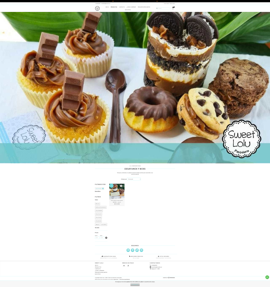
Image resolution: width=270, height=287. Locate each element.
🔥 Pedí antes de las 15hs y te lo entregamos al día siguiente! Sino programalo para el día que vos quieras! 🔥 (135, 1)
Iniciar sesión (172, 3)
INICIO (107, 7)
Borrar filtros (97, 191)
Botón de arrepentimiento (125, 279)
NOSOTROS (128, 9)
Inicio (130, 165)
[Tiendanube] (169, 278)
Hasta (101, 235)
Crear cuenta (166, 3)
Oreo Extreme (98, 188)
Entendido (135, 284)
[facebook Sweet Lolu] (132, 250)
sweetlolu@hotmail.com (105, 3)
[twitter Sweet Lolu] (141, 250)
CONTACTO (122, 7)
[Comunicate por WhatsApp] (267, 277)
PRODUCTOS (114, 7)
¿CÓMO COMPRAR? (131, 7)
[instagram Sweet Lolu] (128, 250)
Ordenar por (124, 179)
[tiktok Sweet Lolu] (137, 250)
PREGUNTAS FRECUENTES (144, 7)
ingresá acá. (116, 279)
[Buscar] (156, 8)
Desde (96, 235)
